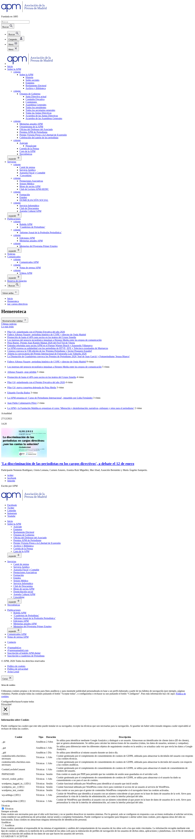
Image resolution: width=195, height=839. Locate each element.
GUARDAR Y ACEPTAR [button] (14, 836)
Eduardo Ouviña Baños (18, 392)
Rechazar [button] (16, 701)
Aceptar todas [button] (27, 701)
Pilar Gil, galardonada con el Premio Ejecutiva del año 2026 (36, 382)
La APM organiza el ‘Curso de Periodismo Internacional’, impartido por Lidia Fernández (50, 398)
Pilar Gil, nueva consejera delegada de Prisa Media (31, 387)
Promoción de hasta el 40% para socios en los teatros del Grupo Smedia (41, 377)
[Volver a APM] (24, 11)
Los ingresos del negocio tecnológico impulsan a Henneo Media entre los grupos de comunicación (54, 367)
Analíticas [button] (6, 822)
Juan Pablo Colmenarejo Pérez (22, 403)
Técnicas (9, 808)
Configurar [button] (6, 701)
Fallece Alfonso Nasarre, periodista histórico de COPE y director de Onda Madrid (46, 361)
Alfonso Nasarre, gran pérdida (21, 372)
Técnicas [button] (5, 805)
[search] (13, 33)
